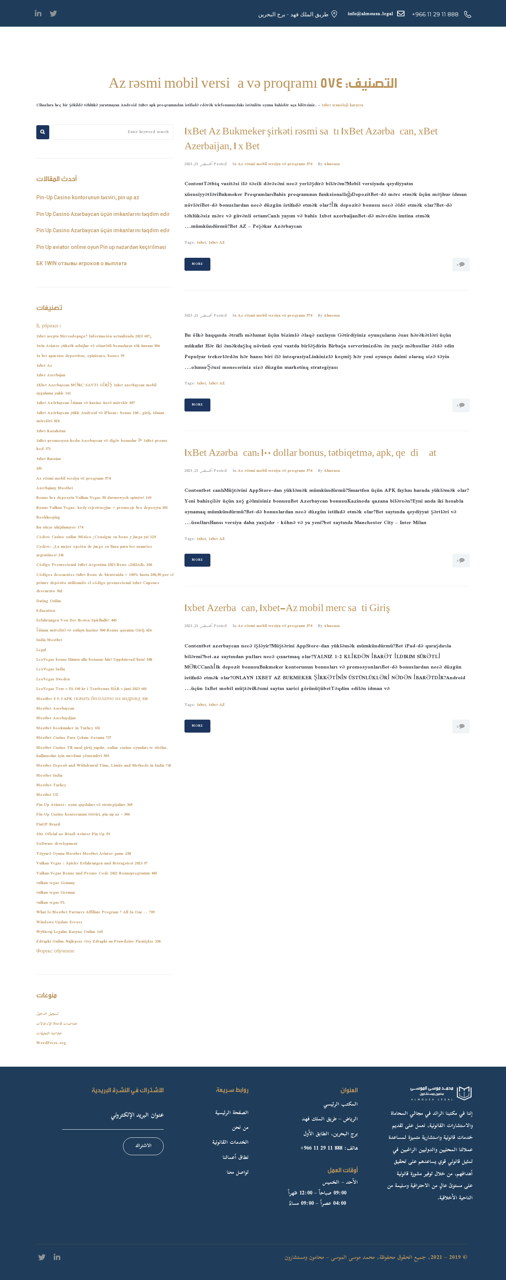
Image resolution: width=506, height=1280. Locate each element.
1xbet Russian (48, 459)
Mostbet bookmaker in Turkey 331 (68, 728)
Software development (56, 844)
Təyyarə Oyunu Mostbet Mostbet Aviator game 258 (83, 854)
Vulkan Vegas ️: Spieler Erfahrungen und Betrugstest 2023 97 (91, 863)
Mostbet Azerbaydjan (56, 718)
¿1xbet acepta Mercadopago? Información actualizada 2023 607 (94, 336)
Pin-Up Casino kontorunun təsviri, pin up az (87, 197)
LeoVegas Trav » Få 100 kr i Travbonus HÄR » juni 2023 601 (91, 689)
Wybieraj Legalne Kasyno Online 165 (69, 932)
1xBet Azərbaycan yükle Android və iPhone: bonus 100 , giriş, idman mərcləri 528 (100, 417)
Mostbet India (49, 775)
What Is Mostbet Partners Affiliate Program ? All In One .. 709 (95, 912)
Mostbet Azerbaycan (55, 708)
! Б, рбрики (48, 326)
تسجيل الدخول (47, 1014)
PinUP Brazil (48, 824)
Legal (41, 650)
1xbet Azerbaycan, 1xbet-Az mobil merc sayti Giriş (287, 608)
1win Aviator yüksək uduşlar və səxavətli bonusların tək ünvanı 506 (98, 346)
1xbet (201, 243)
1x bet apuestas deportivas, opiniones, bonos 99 (80, 356)
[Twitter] (53, 13)
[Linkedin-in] (38, 13)
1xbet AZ (217, 243)
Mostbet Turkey (51, 785)
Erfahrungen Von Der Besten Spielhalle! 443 (76, 620)
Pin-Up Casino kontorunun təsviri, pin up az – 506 (83, 814)
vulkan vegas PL (51, 903)
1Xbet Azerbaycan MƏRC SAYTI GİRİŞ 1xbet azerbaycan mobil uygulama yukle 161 (96, 389)
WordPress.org (51, 1043)
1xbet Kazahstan (51, 431)
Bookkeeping (48, 517)
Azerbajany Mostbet (54, 488)
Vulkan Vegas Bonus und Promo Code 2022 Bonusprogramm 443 (96, 873)
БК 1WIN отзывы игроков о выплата (81, 263)
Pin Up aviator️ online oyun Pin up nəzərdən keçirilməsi (101, 247)
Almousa (332, 164)
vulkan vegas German (55, 893)
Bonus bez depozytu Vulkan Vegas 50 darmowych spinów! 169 (93, 498)
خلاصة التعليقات (49, 1033)
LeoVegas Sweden (53, 679)
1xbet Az (44, 365)
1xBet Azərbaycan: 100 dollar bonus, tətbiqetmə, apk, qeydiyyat (310, 453)
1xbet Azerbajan (50, 375)
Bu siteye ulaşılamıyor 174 (59, 527)
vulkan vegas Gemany (55, 883)
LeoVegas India (50, 669)
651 (39, 468)
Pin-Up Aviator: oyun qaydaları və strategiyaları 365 (84, 805)
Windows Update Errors (59, 922)
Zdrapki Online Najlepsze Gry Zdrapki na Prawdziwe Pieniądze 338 (98, 941)
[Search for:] (113, 132)
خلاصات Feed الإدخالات (57, 1024)
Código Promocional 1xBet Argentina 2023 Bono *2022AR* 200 (94, 565)
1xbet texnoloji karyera (342, 105)
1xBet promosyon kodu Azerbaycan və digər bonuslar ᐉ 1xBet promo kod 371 (101, 445)
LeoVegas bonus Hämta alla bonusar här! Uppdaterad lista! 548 (94, 660)
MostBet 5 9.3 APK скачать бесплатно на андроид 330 (91, 699)
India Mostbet (49, 640)
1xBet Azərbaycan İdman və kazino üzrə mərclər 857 (85, 403)
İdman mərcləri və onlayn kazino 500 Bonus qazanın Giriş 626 (94, 630)
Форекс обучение (55, 951)
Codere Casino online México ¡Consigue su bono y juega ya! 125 (96, 537)
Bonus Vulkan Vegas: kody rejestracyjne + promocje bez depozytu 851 (102, 508)
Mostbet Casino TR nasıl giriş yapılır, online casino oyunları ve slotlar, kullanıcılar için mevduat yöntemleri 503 (101, 752)
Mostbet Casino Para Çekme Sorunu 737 (73, 738)
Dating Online (48, 601)
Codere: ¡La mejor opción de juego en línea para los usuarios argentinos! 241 (94, 551)
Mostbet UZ (47, 795)
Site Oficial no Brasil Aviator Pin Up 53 (73, 834)
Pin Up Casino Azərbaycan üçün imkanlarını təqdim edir (103, 214)
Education (45, 611)
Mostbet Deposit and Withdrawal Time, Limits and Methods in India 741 (103, 765)
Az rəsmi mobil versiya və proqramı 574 (275, 164)
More (197, 264)
